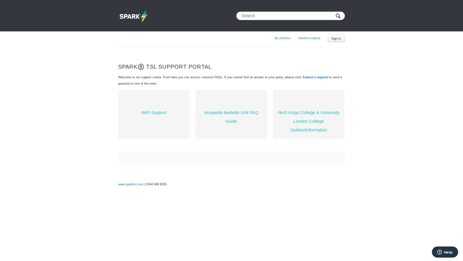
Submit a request (309, 38)
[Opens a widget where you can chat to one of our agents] (445, 252)
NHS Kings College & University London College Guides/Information (309, 121)
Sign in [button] (336, 38)
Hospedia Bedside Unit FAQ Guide (231, 117)
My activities (283, 38)
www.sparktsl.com (130, 184)
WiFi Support (153, 112)
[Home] (133, 15)
